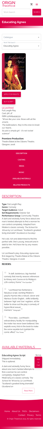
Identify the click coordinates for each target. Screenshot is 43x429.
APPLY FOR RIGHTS (11, 94)
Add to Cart (38, 362)
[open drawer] (36, 4)
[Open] (38, 37)
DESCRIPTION (21, 153)
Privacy (30, 415)
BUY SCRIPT (8, 102)
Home (7, 411)
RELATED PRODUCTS (21, 185)
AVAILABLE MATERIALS (22, 179)
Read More (28, 391)
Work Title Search (9, 42)
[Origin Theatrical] (9, 4)
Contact (21, 415)
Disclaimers (34, 411)
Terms (38, 415)
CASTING (21, 160)
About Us (16, 411)
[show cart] (31, 4)
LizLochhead (8, 107)
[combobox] (19, 37)
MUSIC (21, 172)
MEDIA (21, 166)
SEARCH (36, 12)
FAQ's (24, 411)
